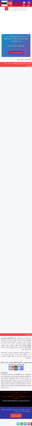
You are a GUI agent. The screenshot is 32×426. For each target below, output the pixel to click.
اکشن (25, 154)
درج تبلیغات (5, 392)
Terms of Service (17, 396)
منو (29, 5)
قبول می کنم (16, 415)
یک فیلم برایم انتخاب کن (16, 52)
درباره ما (27, 392)
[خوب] (15, 145)
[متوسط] (17, 145)
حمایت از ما (13, 392)
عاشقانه (16, 256)
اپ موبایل (18, 394)
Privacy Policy (6, 396)
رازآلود (18, 206)
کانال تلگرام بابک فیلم (14, 38)
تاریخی (19, 307)
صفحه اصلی (28, 59)
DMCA (16, 398)
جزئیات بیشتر (18, 411)
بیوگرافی (24, 307)
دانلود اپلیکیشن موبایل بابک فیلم (16, 46)
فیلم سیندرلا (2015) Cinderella (16, 243)
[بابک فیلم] (6, 3)
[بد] (19, 145)
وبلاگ (12, 394)
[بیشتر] (23, 2)
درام (12, 154)
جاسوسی (20, 154)
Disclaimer (26, 396)
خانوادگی (24, 256)
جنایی (15, 154)
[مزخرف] (21, 145)
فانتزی (11, 256)
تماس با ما (21, 392)
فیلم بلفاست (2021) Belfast (16, 293)
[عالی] (13, 145)
